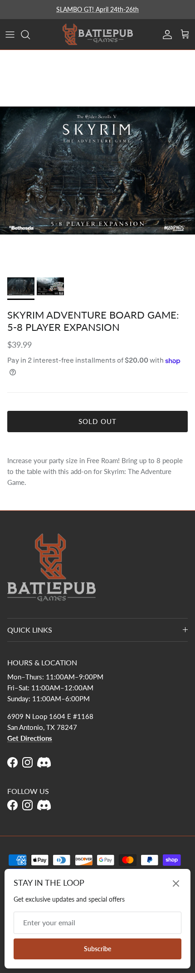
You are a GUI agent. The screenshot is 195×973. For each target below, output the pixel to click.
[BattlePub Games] (98, 34)
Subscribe (97, 949)
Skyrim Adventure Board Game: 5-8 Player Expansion (93, 321)
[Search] (30, 35)
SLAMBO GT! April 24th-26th (97, 9)
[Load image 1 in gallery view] (97, 170)
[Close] (176, 883)
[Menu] (10, 35)
